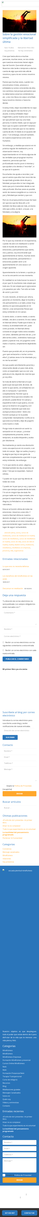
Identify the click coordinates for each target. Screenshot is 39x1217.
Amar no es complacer (12, 953)
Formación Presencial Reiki (13, 1201)
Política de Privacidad (22, 913)
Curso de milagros (10, 1207)
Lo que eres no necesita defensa (16, 566)
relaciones (7, 986)
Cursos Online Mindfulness (14, 1191)
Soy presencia (9, 51)
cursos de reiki (16, 542)
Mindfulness (8, 983)
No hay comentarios (25, 51)
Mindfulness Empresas (12, 1185)
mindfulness (7, 548)
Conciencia (7, 976)
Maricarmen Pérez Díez (26, 48)
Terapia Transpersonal (12, 1204)
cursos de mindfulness (11, 539)
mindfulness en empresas (21, 548)
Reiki (4, 1194)
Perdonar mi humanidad (12, 966)
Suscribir (10, 865)
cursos (18, 533)
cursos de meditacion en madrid (23, 536)
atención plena (9, 533)
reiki (11, 551)
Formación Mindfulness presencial (16, 1188)
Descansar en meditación (13, 588)
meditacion (30, 545)
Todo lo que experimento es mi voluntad (19, 957)
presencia (6, 551)
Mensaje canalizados (11, 980)
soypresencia (18, 551)
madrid (11, 545)
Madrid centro (20, 545)
